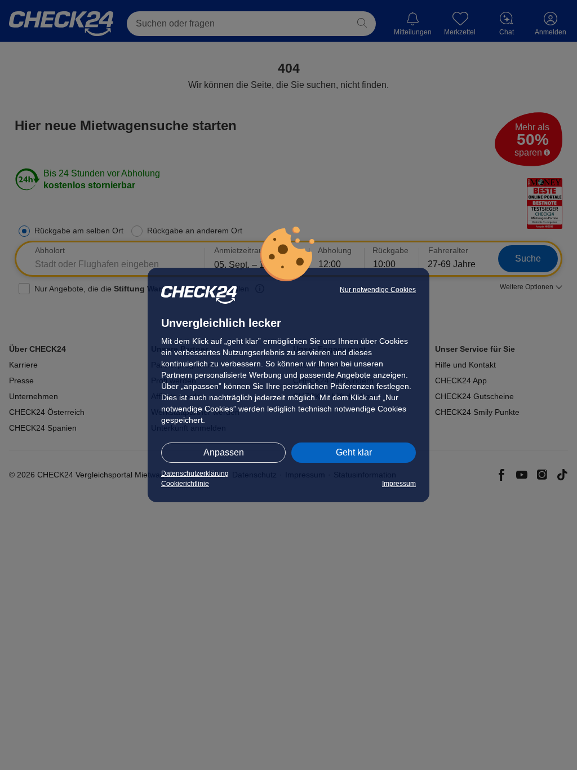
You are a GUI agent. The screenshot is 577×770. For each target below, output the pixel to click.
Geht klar (354, 452)
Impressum (399, 484)
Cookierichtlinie (185, 484)
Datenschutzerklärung (195, 473)
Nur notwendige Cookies (378, 290)
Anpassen (223, 452)
